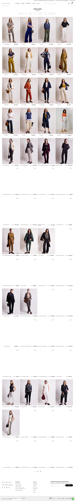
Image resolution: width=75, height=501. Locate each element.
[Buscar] (46, 3)
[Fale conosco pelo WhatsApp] (73, 499)
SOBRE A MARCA (18, 486)
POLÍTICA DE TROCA (18, 490)
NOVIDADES (17, 3)
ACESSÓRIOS (28, 3)
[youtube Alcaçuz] (6, 487)
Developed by (58, 498)
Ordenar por (51, 13)
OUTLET (33, 3)
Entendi (10, 499)
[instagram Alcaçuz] (2, 487)
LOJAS (38, 3)
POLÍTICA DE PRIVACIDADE (20, 488)
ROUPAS (22, 3)
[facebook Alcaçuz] (4, 487)
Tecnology (66, 498)
